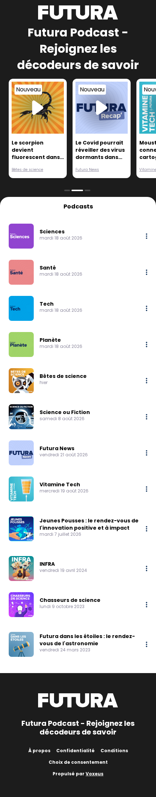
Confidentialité (75, 751)
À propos (39, 751)
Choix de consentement (78, 762)
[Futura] (78, 12)
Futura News (87, 169)
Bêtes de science (27, 169)
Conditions (114, 751)
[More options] (146, 236)
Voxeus (94, 774)
